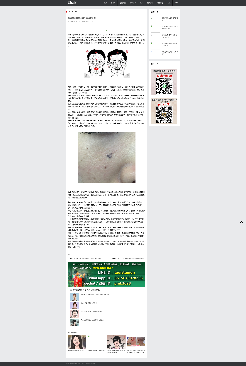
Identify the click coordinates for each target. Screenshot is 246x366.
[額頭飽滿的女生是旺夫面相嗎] (155, 20)
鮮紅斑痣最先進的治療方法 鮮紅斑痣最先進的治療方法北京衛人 (136, 353)
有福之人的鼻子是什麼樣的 (76, 350)
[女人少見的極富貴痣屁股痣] (74, 305)
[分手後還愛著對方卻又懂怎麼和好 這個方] (155, 29)
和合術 (113, 3)
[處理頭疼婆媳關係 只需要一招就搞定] (155, 45)
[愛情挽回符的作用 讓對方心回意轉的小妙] (155, 37)
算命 (176, 3)
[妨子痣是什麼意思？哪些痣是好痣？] (74, 314)
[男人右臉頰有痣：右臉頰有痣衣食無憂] (74, 322)
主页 (72, 12)
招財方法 (150, 3)
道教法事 (133, 3)
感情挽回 (123, 3)
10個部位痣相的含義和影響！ (96, 350)
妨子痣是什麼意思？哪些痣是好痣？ (91, 311)
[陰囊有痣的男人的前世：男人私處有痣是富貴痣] (74, 297)
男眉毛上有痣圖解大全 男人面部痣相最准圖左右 (88, 258)
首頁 (105, 3)
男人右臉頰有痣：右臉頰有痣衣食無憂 (92, 320)
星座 (169, 3)
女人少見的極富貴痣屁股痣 (89, 303)
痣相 (76, 12)
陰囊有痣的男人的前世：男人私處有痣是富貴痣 (95, 294)
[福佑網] (76, 3)
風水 (141, 3)
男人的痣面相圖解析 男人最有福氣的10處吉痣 (131, 258)
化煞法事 (160, 3)
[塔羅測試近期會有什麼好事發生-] (155, 54)
